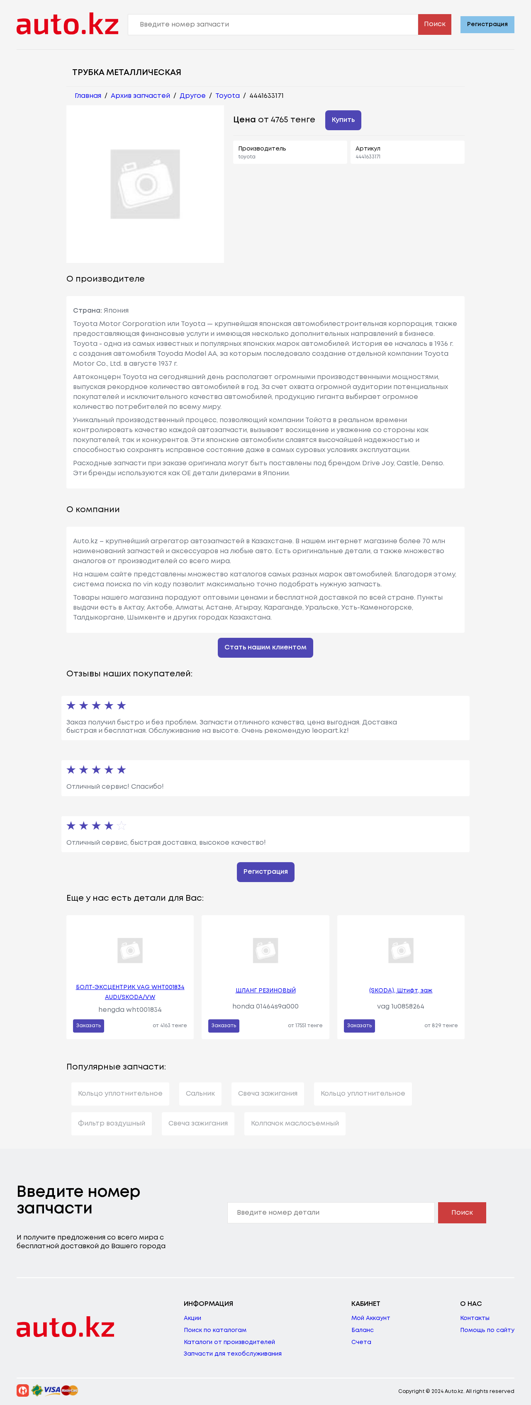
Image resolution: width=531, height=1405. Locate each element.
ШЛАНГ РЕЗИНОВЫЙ (266, 990)
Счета (361, 1342)
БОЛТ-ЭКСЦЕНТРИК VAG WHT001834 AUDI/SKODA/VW (130, 992)
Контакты (475, 1318)
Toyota (227, 96)
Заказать (88, 1025)
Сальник (200, 1094)
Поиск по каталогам (215, 1330)
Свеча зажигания (267, 1094)
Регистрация (487, 24)
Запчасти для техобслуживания (233, 1354)
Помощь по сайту (487, 1330)
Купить (343, 120)
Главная (88, 96)
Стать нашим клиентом (265, 647)
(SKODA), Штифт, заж (400, 990)
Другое (193, 96)
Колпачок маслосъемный (295, 1124)
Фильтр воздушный (111, 1124)
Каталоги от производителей (229, 1342)
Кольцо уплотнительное (120, 1094)
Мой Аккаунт (370, 1318)
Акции (192, 1318)
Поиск (435, 24)
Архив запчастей (140, 96)
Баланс (362, 1330)
